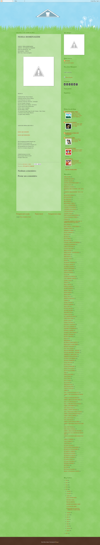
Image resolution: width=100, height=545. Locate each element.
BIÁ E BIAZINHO (68, 197)
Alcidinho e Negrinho (68, 180)
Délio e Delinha (67, 224)
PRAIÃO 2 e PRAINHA (69, 334)
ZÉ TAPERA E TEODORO (69, 457)
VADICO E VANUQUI (68, 388)
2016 (67, 480)
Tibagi (65, 372)
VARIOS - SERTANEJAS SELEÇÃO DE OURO (74, 423)
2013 (67, 487)
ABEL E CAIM (67, 176)
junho (68, 519)
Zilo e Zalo (66, 467)
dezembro (69, 491)
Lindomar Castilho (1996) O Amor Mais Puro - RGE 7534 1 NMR (77, 125)
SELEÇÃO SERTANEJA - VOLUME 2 (72, 352)
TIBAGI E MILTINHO (68, 374)
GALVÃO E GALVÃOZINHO (70, 244)
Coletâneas (66, 219)
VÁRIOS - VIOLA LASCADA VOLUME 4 (73, 431)
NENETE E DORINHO (68, 304)
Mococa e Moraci (67, 296)
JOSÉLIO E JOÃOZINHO (69, 268)
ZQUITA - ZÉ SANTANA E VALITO (71, 471)
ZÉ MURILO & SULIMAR (69, 453)
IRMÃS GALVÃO (67, 250)
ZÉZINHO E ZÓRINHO (69, 463)
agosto (68, 514)
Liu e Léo (66, 274)
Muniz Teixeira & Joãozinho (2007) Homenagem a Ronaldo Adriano (76, 162)
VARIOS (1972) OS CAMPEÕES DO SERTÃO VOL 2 (73, 433)
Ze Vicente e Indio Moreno (69, 461)
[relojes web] (67, 75)
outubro (68, 495)
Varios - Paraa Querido (68, 419)
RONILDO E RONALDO (69, 346)
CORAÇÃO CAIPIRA (70, 138)
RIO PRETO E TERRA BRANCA (71, 342)
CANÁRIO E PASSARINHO (70, 207)
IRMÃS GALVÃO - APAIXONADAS (71, 252)
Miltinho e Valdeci (67, 290)
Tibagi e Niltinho (67, 376)
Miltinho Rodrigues (68, 292)
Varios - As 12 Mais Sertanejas (70, 401)
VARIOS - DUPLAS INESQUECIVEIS (72, 413)
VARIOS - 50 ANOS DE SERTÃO (71, 397)
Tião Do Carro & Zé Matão (69, 370)
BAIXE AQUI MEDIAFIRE (24, 135)
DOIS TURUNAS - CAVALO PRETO (71, 226)
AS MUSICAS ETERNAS (71, 122)
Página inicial (39, 214)
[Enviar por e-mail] (34, 164)
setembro (69, 512)
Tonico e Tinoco (67, 378)
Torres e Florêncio (67, 380)
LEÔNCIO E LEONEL (68, 272)
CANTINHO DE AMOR (71, 506)
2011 (67, 533)
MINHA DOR (67, 294)
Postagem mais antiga (54, 214)
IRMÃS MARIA (67, 254)
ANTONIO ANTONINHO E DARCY (71, 182)
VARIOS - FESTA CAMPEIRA (70, 415)
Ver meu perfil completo (69, 63)
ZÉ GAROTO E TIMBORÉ (28, 166)
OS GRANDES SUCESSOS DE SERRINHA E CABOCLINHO (73, 509)
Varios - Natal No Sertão (69, 417)
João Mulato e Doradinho (69, 266)
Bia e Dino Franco (67, 199)
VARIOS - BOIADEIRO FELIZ (70, 405)
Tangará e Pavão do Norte (69, 368)
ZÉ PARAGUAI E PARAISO (70, 455)
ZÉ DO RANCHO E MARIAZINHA (71, 447)
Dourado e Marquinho (68, 232)
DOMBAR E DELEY (68, 228)
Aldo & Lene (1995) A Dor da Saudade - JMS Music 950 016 (76, 140)
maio (68, 521)
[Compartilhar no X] (37, 164)
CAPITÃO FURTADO (68, 211)
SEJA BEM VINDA (70, 500)
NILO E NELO (67, 306)
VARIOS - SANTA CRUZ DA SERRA (72, 421)
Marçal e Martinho (67, 284)
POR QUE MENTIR (70, 502)
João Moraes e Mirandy (68, 264)
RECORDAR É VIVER (70, 148)
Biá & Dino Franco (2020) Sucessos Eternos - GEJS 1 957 (77, 151)
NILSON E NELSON (68, 308)
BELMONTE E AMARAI (69, 195)
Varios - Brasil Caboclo (68, 407)
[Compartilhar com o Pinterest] (40, 164)
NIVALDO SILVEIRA (68, 310)
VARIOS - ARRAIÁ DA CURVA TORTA (72, 399)
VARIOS (66, 390)
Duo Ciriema (66, 234)
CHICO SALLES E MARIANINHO (71, 215)
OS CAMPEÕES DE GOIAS (70, 316)
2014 (67, 485)
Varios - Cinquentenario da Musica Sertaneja (73, 411)
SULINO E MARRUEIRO (69, 366)
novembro (69, 493)
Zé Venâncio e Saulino (68, 459)
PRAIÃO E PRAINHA (68, 336)
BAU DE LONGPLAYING (71, 169)
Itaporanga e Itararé (68, 258)
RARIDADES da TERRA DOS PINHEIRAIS (72, 133)
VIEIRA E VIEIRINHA (69, 439)
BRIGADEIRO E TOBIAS (69, 203)
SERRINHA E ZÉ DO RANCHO (70, 356)
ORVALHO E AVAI (68, 312)
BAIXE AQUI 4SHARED (23, 132)
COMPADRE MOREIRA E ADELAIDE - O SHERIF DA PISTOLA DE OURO (73, 222)
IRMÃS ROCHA (67, 256)
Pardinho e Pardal (67, 320)
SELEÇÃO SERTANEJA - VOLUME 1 (72, 350)
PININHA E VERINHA (69, 330)
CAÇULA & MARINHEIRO (70, 205)
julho (68, 517)
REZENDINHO (67, 340)
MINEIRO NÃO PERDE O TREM (73, 504)
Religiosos (66, 338)
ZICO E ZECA (67, 465)
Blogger (57, 542)
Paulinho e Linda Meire (68, 322)
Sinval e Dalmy (67, 364)
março (68, 526)
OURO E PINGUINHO (68, 318)
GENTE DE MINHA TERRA (71, 112)
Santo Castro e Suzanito (69, 348)
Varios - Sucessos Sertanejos (69, 429)
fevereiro (69, 528)
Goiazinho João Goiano (68, 248)
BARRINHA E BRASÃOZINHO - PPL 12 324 (73, 192)
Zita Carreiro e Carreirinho (69, 469)
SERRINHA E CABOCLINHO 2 (70, 354)
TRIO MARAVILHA (68, 384)
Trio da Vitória (67, 382)
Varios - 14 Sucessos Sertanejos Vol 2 (71, 392)
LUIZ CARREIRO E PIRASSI (70, 278)
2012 (67, 489)
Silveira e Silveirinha (68, 362)
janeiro (68, 530)
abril (68, 523)
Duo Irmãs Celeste (67, 240)
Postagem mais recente (23, 214)
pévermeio (67, 61)
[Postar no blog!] (36, 164)
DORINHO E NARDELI (69, 230)
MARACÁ (66, 282)
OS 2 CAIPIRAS (69, 159)
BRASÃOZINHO (67, 201)
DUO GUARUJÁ (67, 238)
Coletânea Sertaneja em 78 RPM (70, 217)
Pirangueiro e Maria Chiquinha (70, 332)
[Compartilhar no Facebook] (39, 164)
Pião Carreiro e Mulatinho (69, 326)
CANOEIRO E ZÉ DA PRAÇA (70, 209)
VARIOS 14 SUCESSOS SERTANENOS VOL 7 (74, 436)
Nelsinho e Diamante (68, 302)
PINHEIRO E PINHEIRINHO (70, 328)
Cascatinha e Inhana (68, 213)
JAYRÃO (66, 260)
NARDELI (66, 300)
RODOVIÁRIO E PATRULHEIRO (71, 344)
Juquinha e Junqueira (68, 270)
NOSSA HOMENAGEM (71, 497)
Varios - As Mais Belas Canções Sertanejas (72, 403)
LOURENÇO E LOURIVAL (69, 276)
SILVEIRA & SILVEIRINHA (70, 358)
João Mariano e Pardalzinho (69, 262)
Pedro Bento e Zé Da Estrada (69, 324)
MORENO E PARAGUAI (69, 298)
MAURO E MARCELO (68, 288)
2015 (67, 482)
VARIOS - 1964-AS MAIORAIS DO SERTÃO (73, 394)
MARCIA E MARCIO (68, 286)
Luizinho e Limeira (68, 280)
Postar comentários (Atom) (25, 217)
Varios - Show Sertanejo (69, 427)
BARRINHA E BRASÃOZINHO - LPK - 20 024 (74, 189)
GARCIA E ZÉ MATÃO (69, 246)
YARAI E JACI (67, 443)
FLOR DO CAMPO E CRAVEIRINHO (72, 242)
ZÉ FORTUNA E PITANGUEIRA (71, 449)
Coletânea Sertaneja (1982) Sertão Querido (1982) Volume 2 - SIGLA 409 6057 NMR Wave (77, 114)
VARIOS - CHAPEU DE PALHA (70, 409)
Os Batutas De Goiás (68, 314)
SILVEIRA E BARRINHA (69, 360)
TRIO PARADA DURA (69, 386)
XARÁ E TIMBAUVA (68, 441)
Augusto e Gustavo (68, 184)
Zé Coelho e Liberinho (68, 445)
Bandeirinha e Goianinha (69, 186)
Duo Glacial (66, 236)
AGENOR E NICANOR (69, 179)
